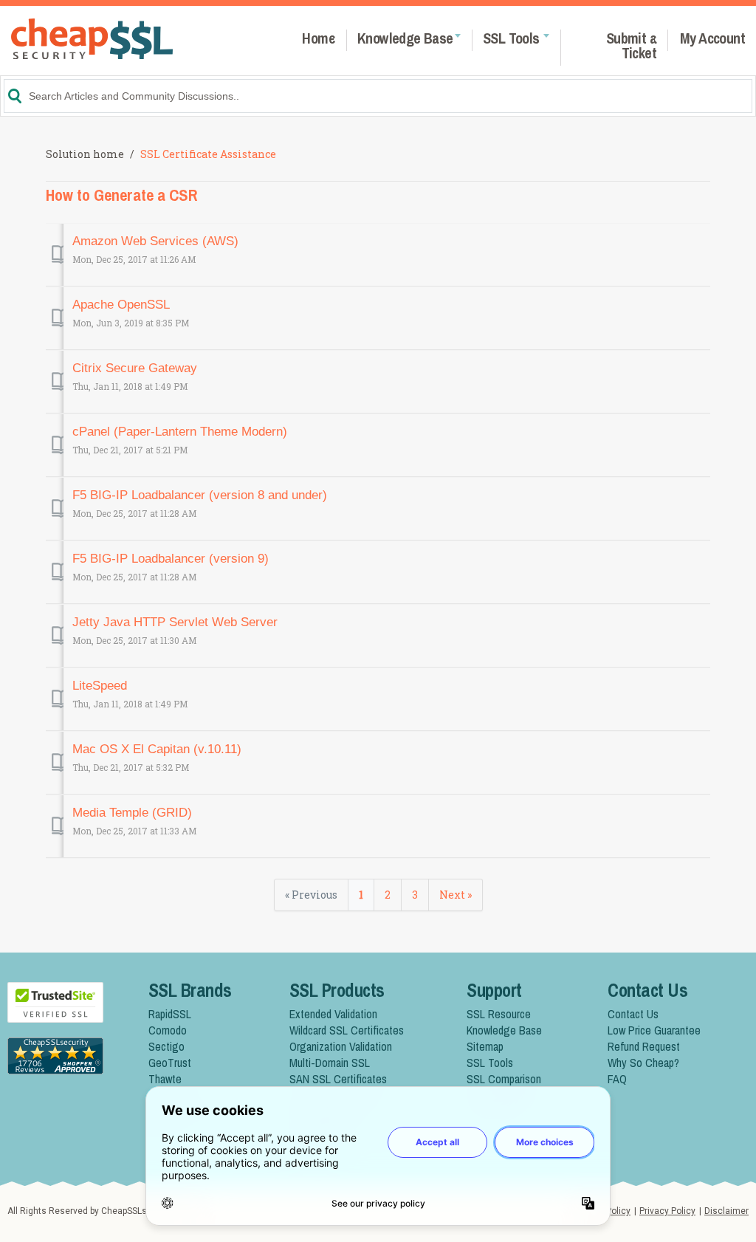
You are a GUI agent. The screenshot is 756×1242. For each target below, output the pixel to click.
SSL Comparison (504, 1079)
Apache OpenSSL (121, 304)
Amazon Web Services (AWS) (155, 241)
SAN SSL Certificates (338, 1079)
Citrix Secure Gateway (134, 368)
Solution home (86, 154)
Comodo (167, 1030)
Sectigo (166, 1046)
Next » (455, 895)
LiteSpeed (99, 685)
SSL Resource (499, 1014)
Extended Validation (333, 1014)
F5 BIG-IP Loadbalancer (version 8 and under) (199, 495)
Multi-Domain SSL (329, 1062)
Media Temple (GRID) (132, 812)
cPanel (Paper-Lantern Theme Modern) (179, 431)
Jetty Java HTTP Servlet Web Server (175, 622)
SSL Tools (490, 1062)
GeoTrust (169, 1062)
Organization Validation (340, 1046)
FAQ (617, 1079)
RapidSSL (169, 1014)
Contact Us (633, 1014)
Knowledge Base (504, 1030)
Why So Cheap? (643, 1062)
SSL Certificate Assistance (208, 154)
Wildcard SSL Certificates (346, 1030)
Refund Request (644, 1046)
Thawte (165, 1079)
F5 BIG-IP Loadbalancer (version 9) (170, 558)
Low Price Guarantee (654, 1030)
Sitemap (485, 1046)
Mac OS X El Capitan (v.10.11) (156, 749)
